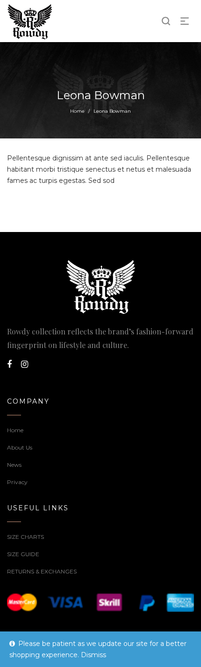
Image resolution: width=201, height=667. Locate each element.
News (14, 464)
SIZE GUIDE (23, 554)
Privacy (17, 482)
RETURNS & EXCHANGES (42, 571)
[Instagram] (24, 364)
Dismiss (93, 655)
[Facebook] (9, 364)
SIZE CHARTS (25, 536)
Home (77, 111)
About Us (19, 447)
